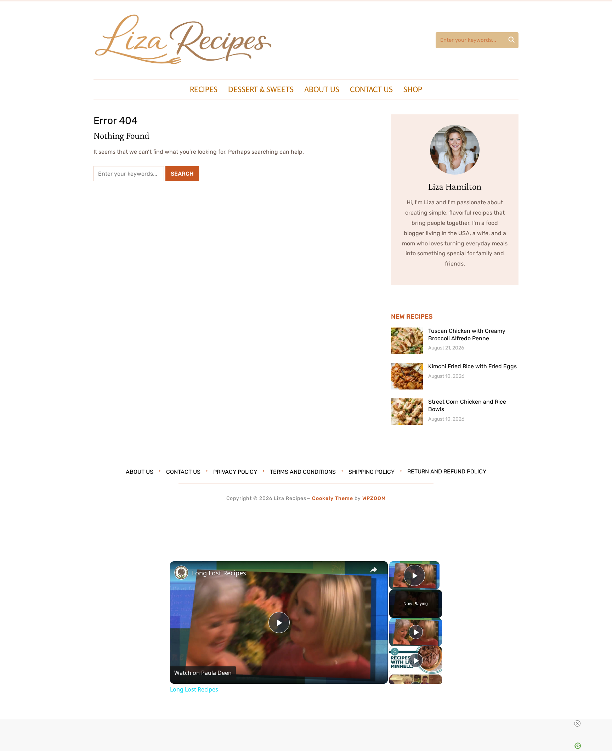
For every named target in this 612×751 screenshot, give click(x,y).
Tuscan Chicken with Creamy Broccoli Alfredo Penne (466, 335)
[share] (373, 570)
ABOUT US (321, 89)
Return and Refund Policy (446, 471)
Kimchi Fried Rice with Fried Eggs (472, 366)
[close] (577, 723)
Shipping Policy (371, 471)
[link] (181, 572)
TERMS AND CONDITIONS (303, 471)
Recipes (203, 89)
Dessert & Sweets (261, 89)
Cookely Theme (332, 498)
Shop (412, 89)
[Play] (416, 632)
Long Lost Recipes (219, 573)
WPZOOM (374, 498)
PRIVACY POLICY (235, 471)
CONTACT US (371, 89)
